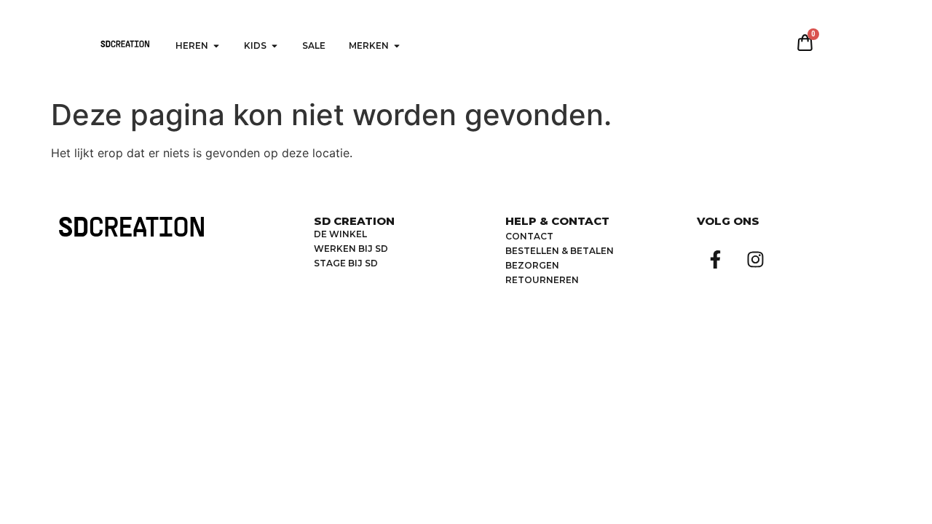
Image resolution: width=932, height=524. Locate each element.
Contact (529, 236)
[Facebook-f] (715, 259)
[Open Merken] (396, 45)
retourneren (542, 279)
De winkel (340, 234)
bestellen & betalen (559, 250)
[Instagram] (755, 259)
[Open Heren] (216, 45)
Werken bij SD (351, 248)
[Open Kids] (274, 45)
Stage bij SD (346, 263)
